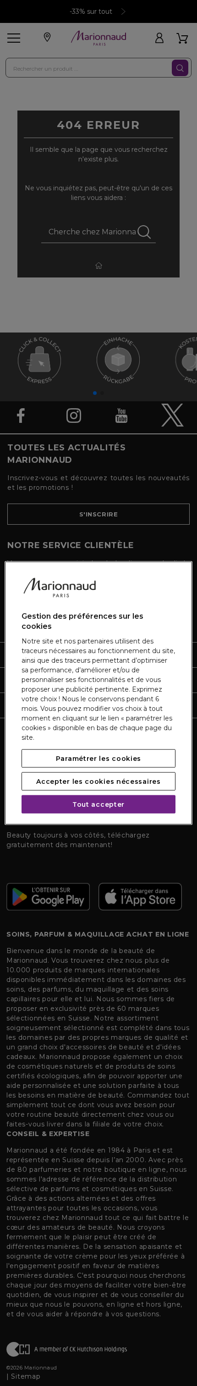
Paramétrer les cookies (98, 758)
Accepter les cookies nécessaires (98, 781)
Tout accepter (98, 804)
